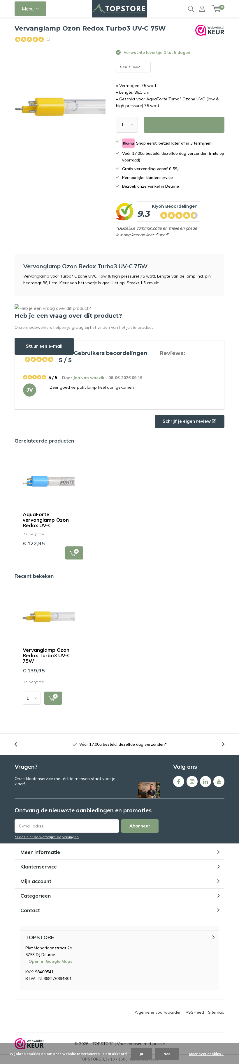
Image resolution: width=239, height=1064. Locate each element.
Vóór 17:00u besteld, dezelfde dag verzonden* (123, 744)
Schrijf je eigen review (187, 421)
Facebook (178, 781)
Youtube (218, 781)
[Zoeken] (191, 8)
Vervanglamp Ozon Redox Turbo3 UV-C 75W (47, 655)
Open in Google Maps (50, 961)
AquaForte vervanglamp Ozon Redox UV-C (46, 519)
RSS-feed (195, 1012)
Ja (141, 1053)
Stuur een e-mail (44, 346)
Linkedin (205, 781)
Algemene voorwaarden (158, 1012)
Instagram (192, 781)
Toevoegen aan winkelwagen (74, 552)
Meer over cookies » (206, 1053)
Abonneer (139, 826)
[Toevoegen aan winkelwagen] (53, 698)
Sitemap (216, 1012)
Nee (167, 1053)
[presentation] (19, 744)
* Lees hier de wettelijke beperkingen (47, 837)
